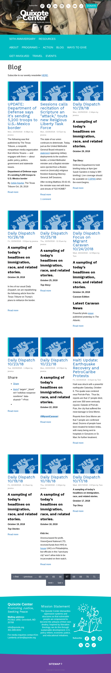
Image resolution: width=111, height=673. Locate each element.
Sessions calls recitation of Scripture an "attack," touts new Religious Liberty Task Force (54, 116)
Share (16, 384)
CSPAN (92, 179)
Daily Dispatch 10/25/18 (54, 235)
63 (40, 577)
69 (80, 577)
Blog (60, 47)
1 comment (45, 199)
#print (16, 389)
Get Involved (19, 55)
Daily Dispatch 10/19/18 (21, 479)
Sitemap (54, 664)
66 (60, 577)
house (43, 548)
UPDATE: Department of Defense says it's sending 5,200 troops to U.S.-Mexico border (22, 116)
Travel (37, 55)
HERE (45, 75)
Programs (29, 47)
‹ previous (27, 577)
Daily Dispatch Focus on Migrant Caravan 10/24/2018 (86, 241)
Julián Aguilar (17, 183)
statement (45, 153)
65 (53, 577)
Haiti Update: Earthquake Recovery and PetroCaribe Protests (86, 368)
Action (48, 47)
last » (60, 583)
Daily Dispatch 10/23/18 (21, 362)
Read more (13, 192)
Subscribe (77, 638)
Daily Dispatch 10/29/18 (86, 106)
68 (74, 577)
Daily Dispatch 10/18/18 (54, 479)
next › (50, 583)
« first (16, 577)
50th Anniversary (22, 38)
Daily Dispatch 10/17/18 (86, 479)
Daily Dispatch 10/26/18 (21, 235)
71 (94, 577)
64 (47, 577)
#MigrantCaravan (49, 416)
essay (91, 313)
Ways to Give (77, 47)
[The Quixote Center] (60, 17)
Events (51, 55)
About (14, 47)
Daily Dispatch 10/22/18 (54, 362)
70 (87, 577)
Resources (47, 38)
